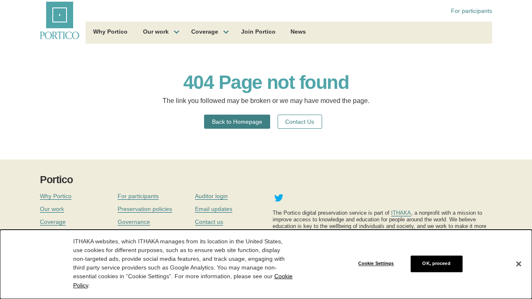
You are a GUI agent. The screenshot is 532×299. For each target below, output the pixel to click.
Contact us (209, 221)
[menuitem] (110, 33)
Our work (156, 31)
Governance (134, 221)
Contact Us (299, 121)
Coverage (204, 31)
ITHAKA (401, 213)
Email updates (213, 209)
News (298, 31)
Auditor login (211, 196)
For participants (471, 10)
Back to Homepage (237, 121)
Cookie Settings (376, 263)
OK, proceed (436, 263)
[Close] (519, 264)
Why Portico (110, 31)
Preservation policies (145, 209)
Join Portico (258, 31)
